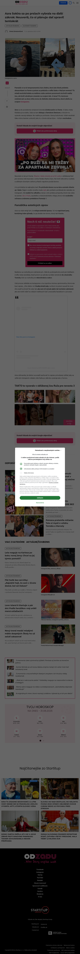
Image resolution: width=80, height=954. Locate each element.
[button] (40, 473)
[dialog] (40, 477)
